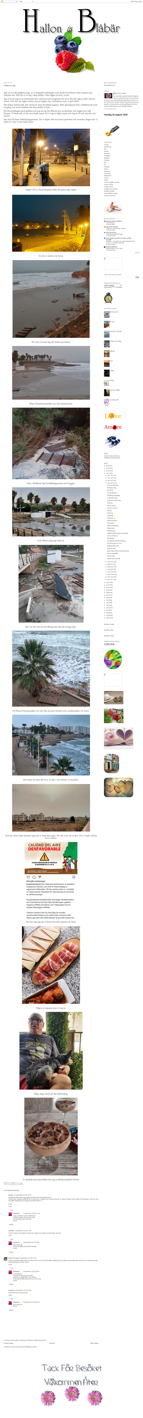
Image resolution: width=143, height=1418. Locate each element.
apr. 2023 (110, 572)
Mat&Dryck (14, 1184)
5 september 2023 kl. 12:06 (31, 1213)
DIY (105, 162)
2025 (107, 468)
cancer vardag (108, 184)
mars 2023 (111, 574)
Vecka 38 (110, 513)
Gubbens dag (111, 548)
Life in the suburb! (112, 227)
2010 (107, 613)
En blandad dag (112, 498)
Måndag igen (111, 531)
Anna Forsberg (111, 232)
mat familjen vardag (110, 193)
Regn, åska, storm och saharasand (118, 551)
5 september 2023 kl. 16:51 (31, 1242)
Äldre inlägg (94, 1343)
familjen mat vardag (110, 189)
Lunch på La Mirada (115, 331)
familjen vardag (109, 191)
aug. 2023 (110, 562)
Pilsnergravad (113, 312)
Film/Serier (107, 175)
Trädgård (107, 156)
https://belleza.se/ (109, 85)
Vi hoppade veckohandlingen (116, 541)
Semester (107, 171)
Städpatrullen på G (113, 546)
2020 (108, 587)
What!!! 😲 (110, 515)
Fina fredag (111, 556)
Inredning (107, 173)
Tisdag (109, 510)
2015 (107, 600)
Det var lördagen (112, 536)
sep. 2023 (110, 483)
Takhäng (112, 351)
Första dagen (111, 505)
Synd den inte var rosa (114, 543)
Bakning (106, 158)
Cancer (106, 178)
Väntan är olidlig (114, 390)
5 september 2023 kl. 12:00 (22, 1195)
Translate (119, 287)
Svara (10, 1206)
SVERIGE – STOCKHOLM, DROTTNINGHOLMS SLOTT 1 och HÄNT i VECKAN (120, 242)
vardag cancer (108, 187)
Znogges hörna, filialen (114, 221)
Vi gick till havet (112, 493)
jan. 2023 (110, 579)
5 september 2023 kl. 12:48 (27, 1258)
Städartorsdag (111, 488)
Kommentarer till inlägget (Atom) (26, 1347)
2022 (108, 582)
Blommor (107, 153)
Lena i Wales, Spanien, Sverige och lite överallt (119, 239)
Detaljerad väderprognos (112, 458)
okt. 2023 (110, 480)
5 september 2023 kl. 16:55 (31, 1271)
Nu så (110, 361)
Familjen (107, 167)
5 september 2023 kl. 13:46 (23, 1290)
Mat (105, 149)
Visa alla (137, 252)
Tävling (111, 380)
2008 (108, 618)
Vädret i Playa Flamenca (112, 456)
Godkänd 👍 (111, 518)
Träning (106, 160)
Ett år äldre (110, 523)
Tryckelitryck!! (113, 400)
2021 (107, 585)
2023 (108, 473)
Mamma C (16, 1213)
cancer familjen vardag (111, 182)
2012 (107, 608)
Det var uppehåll (112, 553)
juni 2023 (110, 567)
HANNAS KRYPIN (111, 247)
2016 (107, 598)
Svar (11, 1210)
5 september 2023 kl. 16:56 (31, 1302)
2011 (107, 610)
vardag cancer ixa (109, 195)
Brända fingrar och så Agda (114, 248)
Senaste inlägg (8, 1343)
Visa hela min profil (110, 108)
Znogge (11, 1195)
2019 (107, 590)
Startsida (52, 1343)
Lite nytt (111, 322)
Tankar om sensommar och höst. (116, 228)
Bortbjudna (110, 538)
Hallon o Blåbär (120, 93)
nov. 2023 (110, 478)
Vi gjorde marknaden (114, 500)
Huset (106, 169)
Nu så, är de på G (112, 508)
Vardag (21, 1184)
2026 (108, 466)
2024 (108, 471)
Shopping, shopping (113, 495)
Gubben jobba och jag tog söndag (117, 533)
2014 (107, 603)
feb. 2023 (110, 577)
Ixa (105, 164)
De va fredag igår (112, 485)
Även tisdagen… (110, 222)
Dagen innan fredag (113, 558)
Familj (106, 151)
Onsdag (111, 370)
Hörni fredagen (112, 520)
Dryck (106, 180)
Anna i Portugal (13, 1258)
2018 (107, 592)
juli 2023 (110, 564)
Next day (110, 503)
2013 (107, 605)
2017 (107, 595)
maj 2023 (110, 569)
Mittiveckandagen (113, 526)
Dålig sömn (110, 528)
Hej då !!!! (110, 490)
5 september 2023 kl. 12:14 (23, 1231)
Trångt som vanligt (115, 341)
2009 (108, 615)
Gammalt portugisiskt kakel (114, 234)
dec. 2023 (110, 475)
